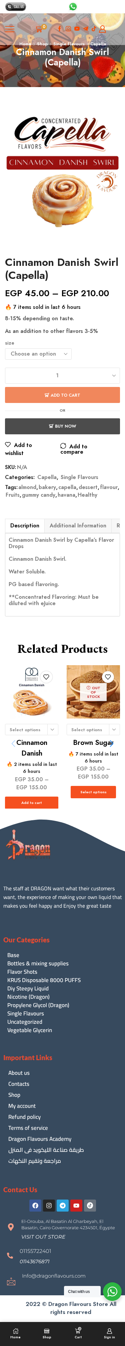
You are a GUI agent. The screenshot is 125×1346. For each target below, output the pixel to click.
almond (27, 487)
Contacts (18, 1083)
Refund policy (24, 1116)
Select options (93, 792)
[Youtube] (77, 29)
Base (13, 955)
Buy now (65, 426)
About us (19, 1072)
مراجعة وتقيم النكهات (34, 1161)
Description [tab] (24, 525)
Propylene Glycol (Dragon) (38, 1005)
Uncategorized (24, 1022)
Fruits (13, 495)
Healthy (87, 495)
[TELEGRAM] (85, 29)
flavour (109, 487)
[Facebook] (59, 29)
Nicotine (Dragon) (28, 997)
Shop (14, 1094)
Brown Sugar (93, 743)
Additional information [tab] (78, 525)
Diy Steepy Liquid (28, 988)
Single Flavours (79, 477)
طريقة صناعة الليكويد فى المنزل (46, 1150)
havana (66, 495)
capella (67, 487)
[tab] (24, 526)
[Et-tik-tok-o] (90, 1206)
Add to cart (65, 395)
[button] (111, 743)
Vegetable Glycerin (29, 1030)
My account (22, 1105)
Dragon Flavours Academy (39, 1139)
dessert (88, 487)
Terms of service (28, 1128)
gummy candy (38, 495)
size (9, 343)
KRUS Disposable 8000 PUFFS (44, 980)
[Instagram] (68, 29)
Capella (47, 477)
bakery (47, 487)
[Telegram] (63, 1206)
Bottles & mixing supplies (38, 963)
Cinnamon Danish (31, 748)
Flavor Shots (22, 972)
